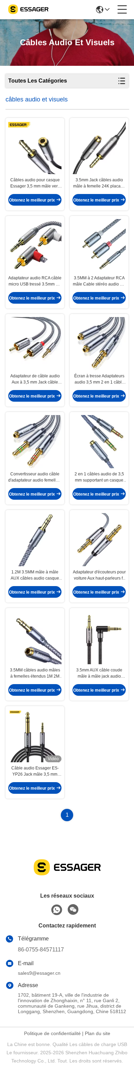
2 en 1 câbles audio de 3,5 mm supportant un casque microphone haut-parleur (99, 477)
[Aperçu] (67, 875)
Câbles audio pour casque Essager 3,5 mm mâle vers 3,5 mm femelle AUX (35, 183)
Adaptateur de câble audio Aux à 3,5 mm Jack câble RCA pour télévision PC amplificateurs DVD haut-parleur (35, 379)
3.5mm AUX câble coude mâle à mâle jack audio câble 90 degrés (99, 673)
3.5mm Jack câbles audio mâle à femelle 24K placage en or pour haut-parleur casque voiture (99, 183)
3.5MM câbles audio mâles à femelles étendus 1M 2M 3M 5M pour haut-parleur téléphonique (35, 673)
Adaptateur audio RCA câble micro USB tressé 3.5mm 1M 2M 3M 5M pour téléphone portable (35, 281)
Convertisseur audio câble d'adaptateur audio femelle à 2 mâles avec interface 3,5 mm (35, 477)
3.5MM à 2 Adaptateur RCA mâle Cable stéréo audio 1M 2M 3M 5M (99, 281)
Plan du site (97, 1033)
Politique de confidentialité (52, 1033)
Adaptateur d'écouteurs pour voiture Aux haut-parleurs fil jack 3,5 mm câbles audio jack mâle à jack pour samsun (99, 575)
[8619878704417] (57, 910)
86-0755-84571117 (41, 949)
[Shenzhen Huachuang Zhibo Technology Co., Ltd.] (28, 9)
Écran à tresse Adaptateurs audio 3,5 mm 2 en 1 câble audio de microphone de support (99, 379)
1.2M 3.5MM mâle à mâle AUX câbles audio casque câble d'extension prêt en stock (35, 575)
